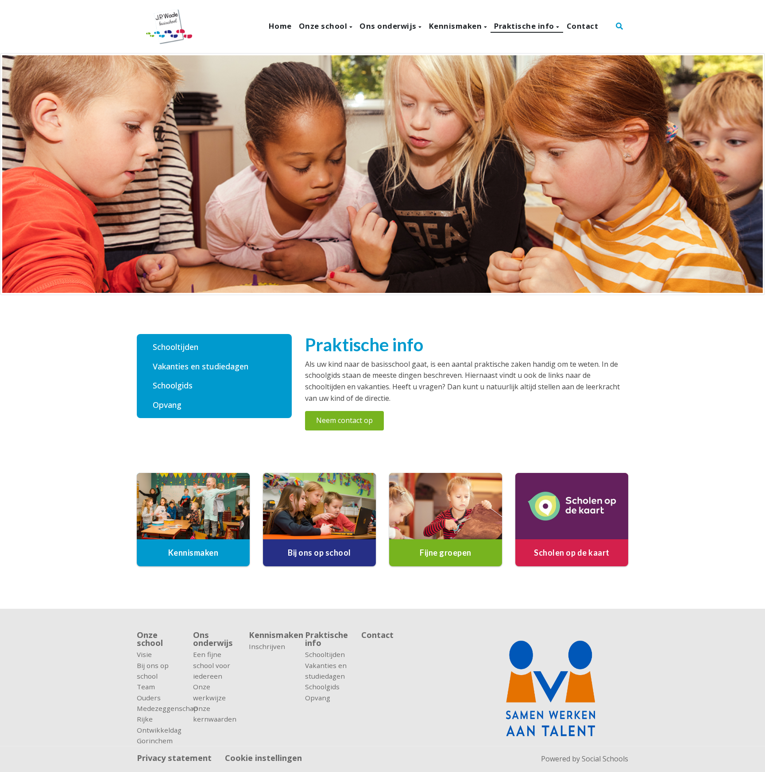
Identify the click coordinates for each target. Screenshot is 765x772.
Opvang (167, 404)
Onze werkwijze (209, 692)
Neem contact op (344, 420)
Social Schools (605, 759)
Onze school (324, 26)
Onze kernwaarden (214, 713)
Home (280, 26)
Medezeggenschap (158, 708)
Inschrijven (267, 646)
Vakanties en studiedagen (200, 366)
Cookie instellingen (263, 758)
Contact (583, 26)
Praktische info (525, 26)
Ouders (149, 697)
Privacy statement (174, 758)
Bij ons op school (153, 670)
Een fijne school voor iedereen (211, 665)
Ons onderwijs (388, 26)
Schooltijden (175, 347)
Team (146, 686)
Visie (144, 654)
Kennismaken (456, 26)
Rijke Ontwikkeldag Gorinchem (158, 729)
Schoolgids (173, 385)
